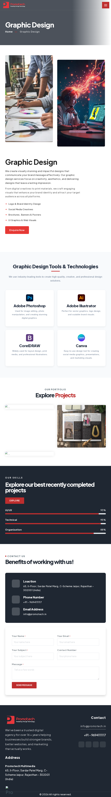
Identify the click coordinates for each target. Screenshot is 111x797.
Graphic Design (30, 31)
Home (9, 31)
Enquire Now (17, 230)
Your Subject (20, 650)
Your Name (19, 636)
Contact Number (66, 650)
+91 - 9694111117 (95, 735)
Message (18, 664)
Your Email (63, 636)
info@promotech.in (93, 726)
